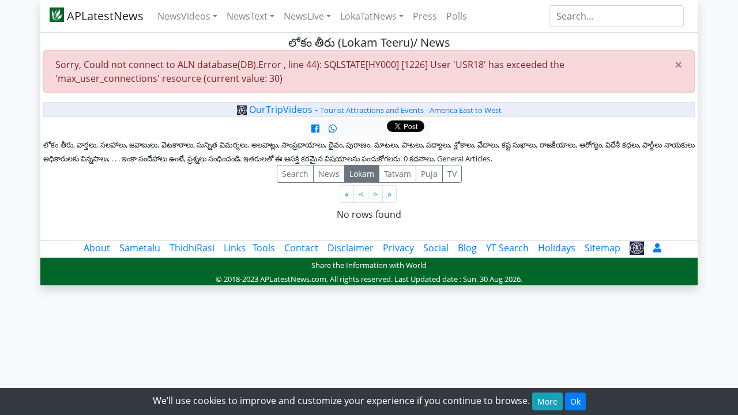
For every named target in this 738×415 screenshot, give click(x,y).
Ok (575, 401)
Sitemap (602, 248)
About (97, 248)
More (547, 401)
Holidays (556, 248)
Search (295, 173)
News (329, 173)
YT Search (507, 248)
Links (235, 248)
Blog (467, 248)
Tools (264, 248)
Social (436, 248)
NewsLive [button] (304, 16)
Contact (301, 248)
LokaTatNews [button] (368, 16)
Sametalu (139, 248)
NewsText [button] (247, 16)
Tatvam (397, 173)
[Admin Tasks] (657, 248)
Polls (456, 16)
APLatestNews (104, 16)
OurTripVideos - (374, 109)
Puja (429, 173)
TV (452, 173)
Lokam (361, 173)
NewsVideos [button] (183, 16)
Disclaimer (350, 248)
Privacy (398, 248)
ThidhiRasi (192, 248)
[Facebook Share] (315, 128)
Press (425, 16)
